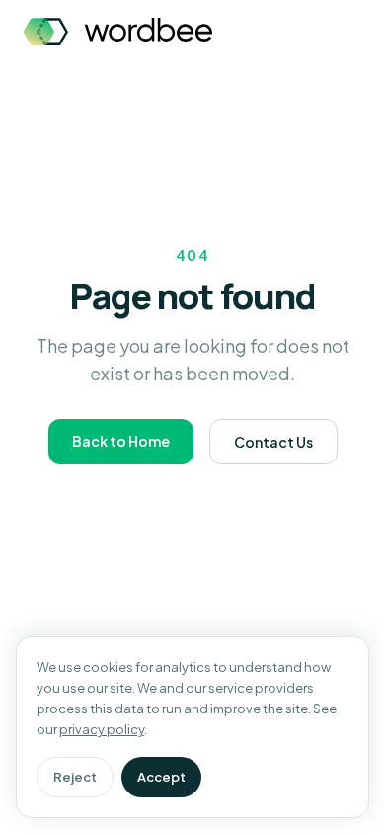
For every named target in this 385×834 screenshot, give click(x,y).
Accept (161, 777)
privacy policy (101, 729)
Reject (75, 777)
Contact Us (273, 442)
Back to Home (121, 441)
